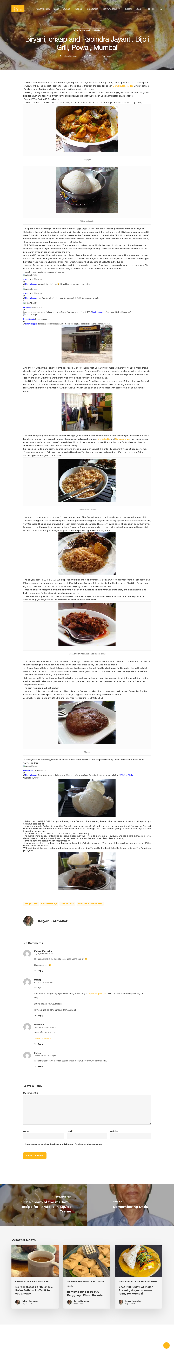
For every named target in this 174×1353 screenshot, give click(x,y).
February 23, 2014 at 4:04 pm (45, 1056)
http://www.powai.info (97, 993)
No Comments (105, 56)
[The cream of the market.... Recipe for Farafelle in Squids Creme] (43, 1205)
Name (26, 1131)
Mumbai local (67, 904)
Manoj (37, 980)
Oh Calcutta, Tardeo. (123, 86)
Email (70, 1131)
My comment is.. (31, 1093)
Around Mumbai (82, 30)
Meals (97, 30)
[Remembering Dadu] (130, 1205)
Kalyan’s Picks (22, 1281)
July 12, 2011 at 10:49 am (43, 954)
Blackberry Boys (49, 904)
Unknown (39, 1024)
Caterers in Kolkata (42, 1038)
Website (114, 1131)
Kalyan (38, 1053)
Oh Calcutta (104, 439)
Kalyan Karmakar (70, 56)
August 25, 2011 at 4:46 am (44, 982)
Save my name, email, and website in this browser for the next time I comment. (64, 1144)
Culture (100, 1281)
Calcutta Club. (122, 439)
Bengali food (31, 904)
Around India (36, 1281)
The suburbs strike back (90, 904)
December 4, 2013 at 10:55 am (45, 1027)
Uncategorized (74, 1281)
